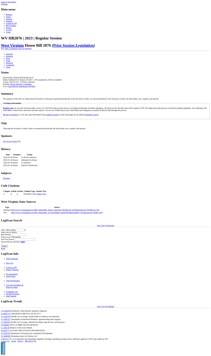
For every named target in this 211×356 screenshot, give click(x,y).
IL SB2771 (5, 331)
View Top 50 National (105, 306)
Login (8, 32)
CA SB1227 (6, 319)
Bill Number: (6, 235)
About (8, 17)
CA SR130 (5, 328)
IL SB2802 (5, 325)
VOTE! (9, 30)
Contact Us (5, 341)
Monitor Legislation (10, 115)
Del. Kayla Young (10, 141)
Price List (9, 263)
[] (22, 242)
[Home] (4, 4)
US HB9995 (6, 336)
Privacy (20, 341)
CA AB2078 (6, 311)
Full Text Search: (8, 239)
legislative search (91, 115)
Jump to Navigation (8, 2)
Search (8, 28)
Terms (13, 341)
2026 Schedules (12, 259)
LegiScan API (11, 23)
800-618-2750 (30, 341)
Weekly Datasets (12, 270)
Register (9, 15)
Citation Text (41, 194)
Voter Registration (13, 281)
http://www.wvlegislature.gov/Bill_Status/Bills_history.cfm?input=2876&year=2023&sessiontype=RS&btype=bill (55, 210)
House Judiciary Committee (21, 84)
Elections (6, 178)
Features (9, 19)
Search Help (10, 276)
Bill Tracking (11, 26)
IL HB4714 (5, 314)
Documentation (12, 274)
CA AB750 (5, 333)
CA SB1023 (6, 322)
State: (3, 230)
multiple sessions (52, 115)
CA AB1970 (6, 316)
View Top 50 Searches (105, 226)
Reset (3, 248)
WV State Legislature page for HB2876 (16, 49)
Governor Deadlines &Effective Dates (14, 286)
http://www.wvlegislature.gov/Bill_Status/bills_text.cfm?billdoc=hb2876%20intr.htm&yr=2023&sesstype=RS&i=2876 (57, 213)
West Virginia (12, 45)
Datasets (9, 21)
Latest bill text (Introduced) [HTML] (21, 86)
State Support (11, 296)
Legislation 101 (12, 292)
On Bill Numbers (12, 294)
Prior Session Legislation (73, 45)
